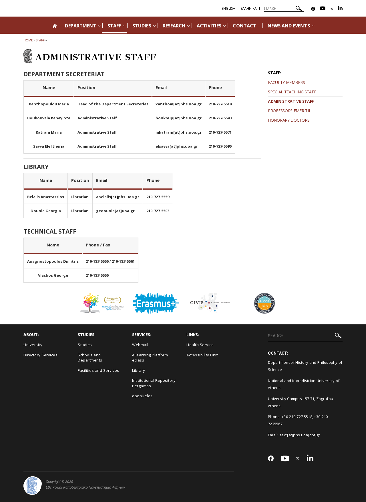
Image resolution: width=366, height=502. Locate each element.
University (32, 344)
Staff (40, 40)
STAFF (114, 26)
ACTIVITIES (209, 26)
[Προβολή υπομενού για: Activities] (224, 25)
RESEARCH (174, 26)
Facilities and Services (98, 370)
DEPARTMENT (80, 26)
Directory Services (40, 355)
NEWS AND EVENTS (289, 26)
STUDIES (141, 26)
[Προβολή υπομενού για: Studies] (154, 25)
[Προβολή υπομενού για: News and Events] (313, 25)
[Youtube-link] (322, 9)
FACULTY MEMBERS (286, 82)
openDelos (142, 395)
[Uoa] (32, 485)
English (228, 8)
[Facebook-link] (313, 9)
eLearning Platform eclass (150, 357)
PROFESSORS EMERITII (289, 110)
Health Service (200, 344)
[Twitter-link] (331, 9)
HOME (28, 40)
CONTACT (244, 26)
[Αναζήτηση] (299, 9)
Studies (85, 344)
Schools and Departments (90, 357)
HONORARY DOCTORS (288, 120)
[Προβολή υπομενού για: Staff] (124, 25)
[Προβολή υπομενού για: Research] (188, 25)
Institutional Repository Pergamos (154, 383)
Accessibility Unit (202, 355)
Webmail (140, 344)
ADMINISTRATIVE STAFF (291, 101)
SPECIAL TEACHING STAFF (292, 92)
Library (138, 370)
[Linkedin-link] (340, 9)
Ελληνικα (249, 8)
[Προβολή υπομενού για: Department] (99, 25)
